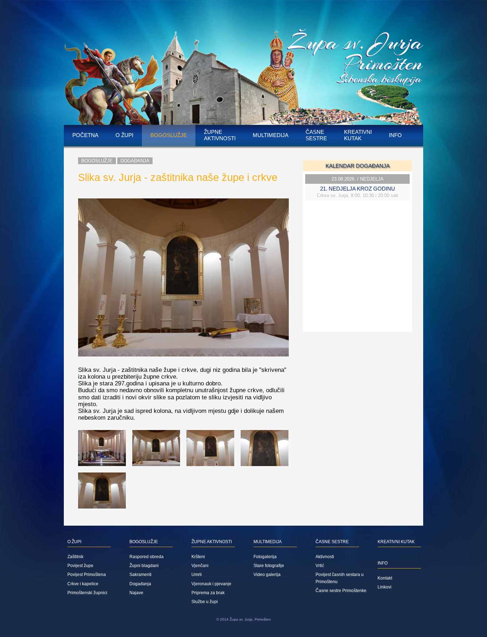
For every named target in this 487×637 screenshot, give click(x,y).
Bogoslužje (168, 135)
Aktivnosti (325, 556)
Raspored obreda (146, 556)
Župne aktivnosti (220, 135)
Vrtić (320, 565)
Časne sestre (316, 135)
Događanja (135, 160)
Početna (85, 135)
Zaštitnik (75, 556)
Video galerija (267, 574)
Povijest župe (80, 565)
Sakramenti (140, 574)
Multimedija (270, 135)
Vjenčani (200, 565)
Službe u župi (204, 601)
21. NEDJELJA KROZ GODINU (357, 189)
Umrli (196, 574)
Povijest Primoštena (86, 574)
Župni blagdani (144, 565)
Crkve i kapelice (82, 583)
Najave (136, 592)
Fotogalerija (265, 556)
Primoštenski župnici (87, 592)
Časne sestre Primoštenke (341, 590)
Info (395, 135)
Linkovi (384, 587)
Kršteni (198, 556)
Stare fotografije (268, 565)
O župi (124, 135)
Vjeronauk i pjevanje (211, 583)
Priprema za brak (208, 592)
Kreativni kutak (358, 135)
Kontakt (385, 578)
